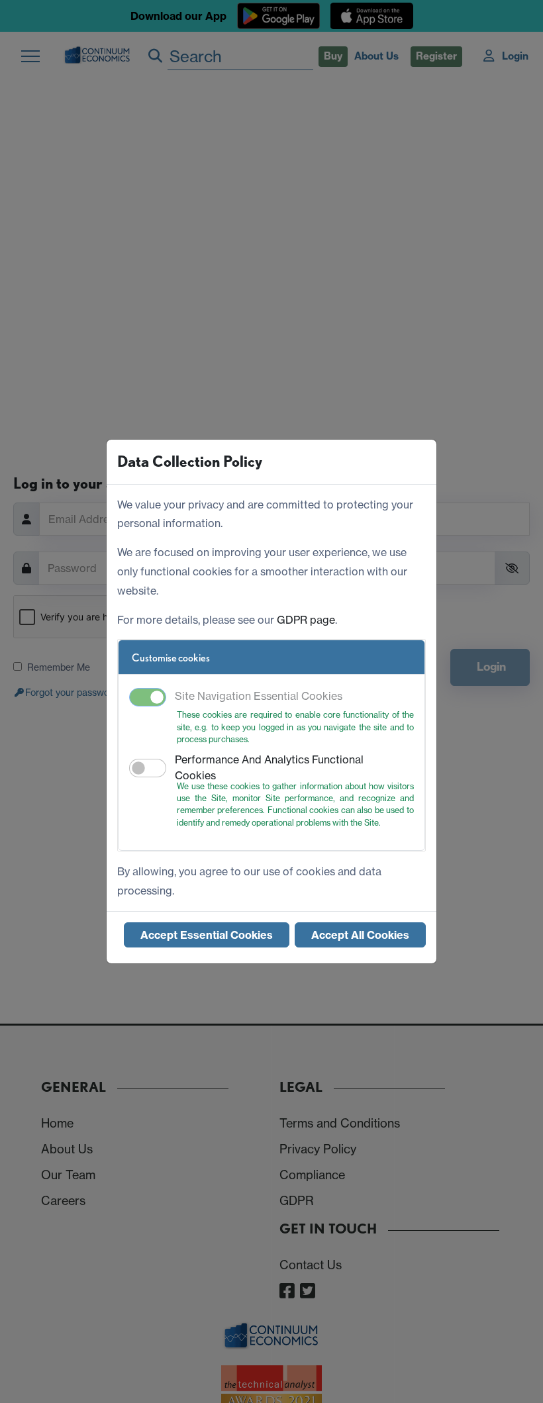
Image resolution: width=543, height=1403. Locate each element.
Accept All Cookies (360, 935)
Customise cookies (171, 658)
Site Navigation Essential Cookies (258, 695)
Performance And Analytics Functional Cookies (269, 767)
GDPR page (306, 619)
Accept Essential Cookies (206, 935)
